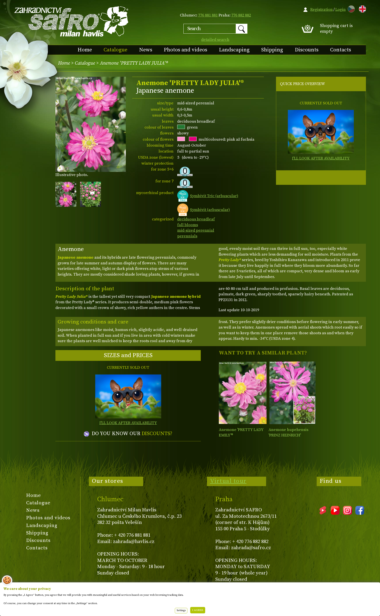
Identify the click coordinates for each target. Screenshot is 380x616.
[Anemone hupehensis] (292, 393)
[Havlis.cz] (71, 21)
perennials (187, 236)
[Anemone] (243, 393)
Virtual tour (228, 481)
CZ (350, 8)
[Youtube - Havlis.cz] (335, 513)
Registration (321, 9)
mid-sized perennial (195, 230)
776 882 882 (241, 15)
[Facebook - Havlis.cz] (360, 513)
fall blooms (187, 224)
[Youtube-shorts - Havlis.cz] (323, 513)
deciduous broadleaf (196, 219)
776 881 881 (208, 15)
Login (340, 9)
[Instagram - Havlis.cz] (347, 513)
